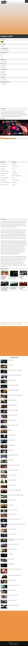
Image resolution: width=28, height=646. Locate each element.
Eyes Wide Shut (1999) (12, 405)
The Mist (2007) (11, 360)
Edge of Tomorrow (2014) (13, 425)
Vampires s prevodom (17, 324)
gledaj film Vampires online (6, 324)
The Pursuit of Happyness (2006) (14, 375)
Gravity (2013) (10, 450)
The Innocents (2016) (12, 534)
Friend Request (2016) (12, 549)
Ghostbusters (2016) (12, 514)
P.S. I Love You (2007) (12, 475)
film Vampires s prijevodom (11, 322)
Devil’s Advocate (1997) (12, 415)
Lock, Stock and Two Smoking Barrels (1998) (4, 288)
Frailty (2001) (10, 554)
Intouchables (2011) (12, 580)
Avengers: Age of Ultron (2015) (14, 575)
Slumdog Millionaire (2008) (13, 390)
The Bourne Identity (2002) (13, 544)
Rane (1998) (13, 277)
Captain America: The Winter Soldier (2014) (16, 524)
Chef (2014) (10, 365)
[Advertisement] (14, 19)
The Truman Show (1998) (13, 410)
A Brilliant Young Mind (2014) (13, 605)
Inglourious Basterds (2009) (13, 585)
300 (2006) (10, 430)
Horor (2, 56)
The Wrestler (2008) (12, 500)
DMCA (11, 644)
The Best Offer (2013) (12, 600)
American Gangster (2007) (13, 385)
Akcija (2, 54)
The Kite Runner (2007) (12, 510)
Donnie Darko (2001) (12, 590)
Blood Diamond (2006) (12, 480)
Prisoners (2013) (11, 440)
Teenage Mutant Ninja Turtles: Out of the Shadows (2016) (16, 540)
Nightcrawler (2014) (12, 380)
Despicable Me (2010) (12, 400)
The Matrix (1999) (11, 435)
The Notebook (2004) (12, 420)
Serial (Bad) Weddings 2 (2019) (3, 277)
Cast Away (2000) (11, 445)
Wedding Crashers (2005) (13, 470)
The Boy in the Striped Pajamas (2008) (15, 495)
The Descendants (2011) (13, 595)
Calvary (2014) (10, 505)
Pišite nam (15, 644)
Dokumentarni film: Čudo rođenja (14, 569)
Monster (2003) (11, 559)
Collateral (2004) (11, 564)
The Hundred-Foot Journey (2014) (15, 370)
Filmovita (10, 642)
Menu (26, 1)
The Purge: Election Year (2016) (14, 519)
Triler (2, 57)
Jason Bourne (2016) (12, 529)
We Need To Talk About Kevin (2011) (15, 395)
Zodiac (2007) (10, 460)
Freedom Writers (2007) (12, 455)
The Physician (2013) (12, 485)
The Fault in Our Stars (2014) (13, 465)
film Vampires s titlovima (23, 322)
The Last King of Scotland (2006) (14, 490)
